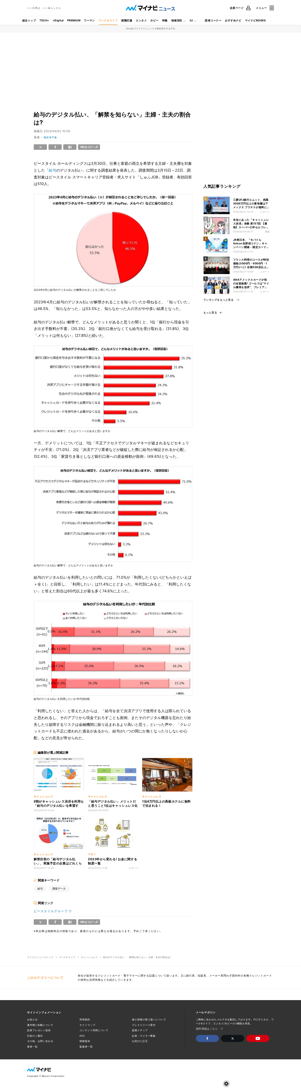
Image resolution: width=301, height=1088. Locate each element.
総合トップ (29, 20)
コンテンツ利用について (94, 1030)
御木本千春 (50, 137)
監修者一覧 (86, 1046)
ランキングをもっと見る (218, 299)
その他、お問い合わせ (40, 1041)
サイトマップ (87, 1025)
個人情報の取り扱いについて (149, 1019)
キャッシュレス (89, 957)
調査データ (59, 888)
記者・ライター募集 (144, 1035)
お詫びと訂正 (140, 1041)
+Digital (58, 20)
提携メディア (140, 1030)
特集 (165, 20)
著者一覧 (32, 1046)
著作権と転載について (40, 1025)
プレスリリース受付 (144, 1025)
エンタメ (141, 20)
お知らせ (32, 1019)
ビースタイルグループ (51, 911)
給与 (52, 170)
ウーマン (89, 20)
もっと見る (210, 312)
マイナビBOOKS (255, 20)
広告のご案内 (35, 1035)
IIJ (191, 20)
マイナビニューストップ (40, 957)
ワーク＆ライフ (108, 20)
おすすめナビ (233, 20)
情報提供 (85, 1041)
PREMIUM (73, 20)
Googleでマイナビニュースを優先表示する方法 (150, 28)
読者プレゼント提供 (39, 1030)
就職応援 (126, 20)
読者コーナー (213, 20)
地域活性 (176, 20)
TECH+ (44, 20)
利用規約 (85, 1019)
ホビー (154, 20)
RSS (82, 1035)
